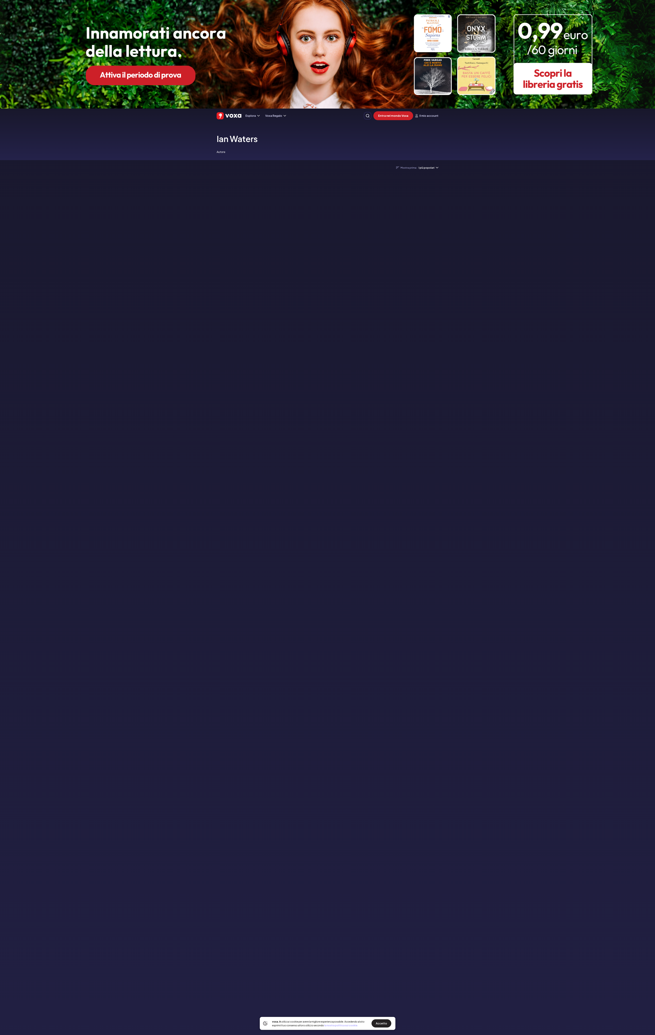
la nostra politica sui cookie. (341, 1025)
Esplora (250, 115)
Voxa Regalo (273, 115)
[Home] (229, 115)
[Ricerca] (367, 115)
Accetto (381, 1023)
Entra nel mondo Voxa (393, 115)
